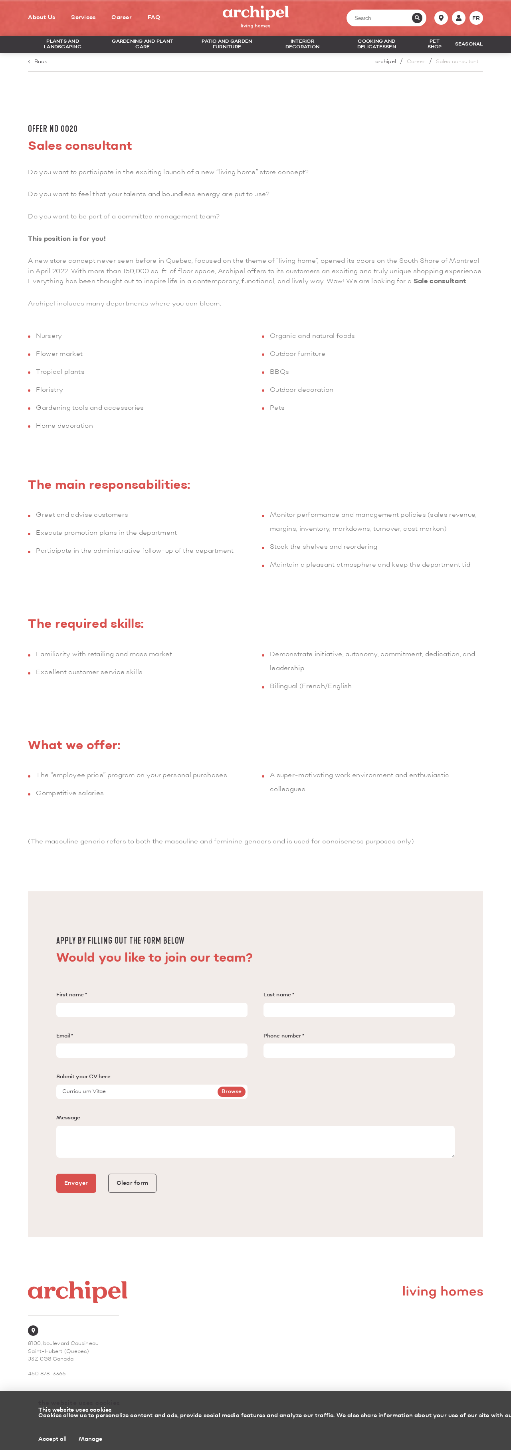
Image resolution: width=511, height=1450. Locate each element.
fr (476, 18)
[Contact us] (441, 18)
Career (121, 17)
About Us (41, 17)
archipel (385, 61)
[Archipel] (256, 18)
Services (83, 17)
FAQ (154, 17)
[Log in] (458, 18)
